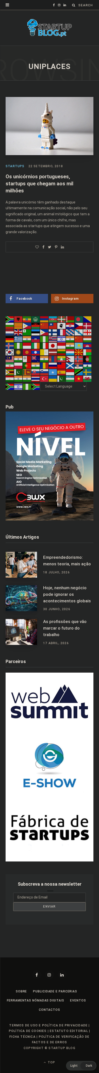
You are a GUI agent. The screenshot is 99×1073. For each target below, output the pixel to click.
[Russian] (53, 365)
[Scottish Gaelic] (70, 365)
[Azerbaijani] (53, 319)
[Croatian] (70, 326)
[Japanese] (53, 345)
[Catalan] (18, 326)
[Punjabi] (35, 365)
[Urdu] (61, 378)
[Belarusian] (70, 319)
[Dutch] (10, 332)
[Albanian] (18, 319)
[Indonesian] (27, 345)
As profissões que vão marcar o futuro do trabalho (65, 628)
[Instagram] (49, 974)
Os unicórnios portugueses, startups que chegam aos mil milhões (39, 184)
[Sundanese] (70, 372)
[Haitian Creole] (35, 339)
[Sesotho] (87, 365)
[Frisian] (70, 332)
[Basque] (61, 319)
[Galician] (79, 332)
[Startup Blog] (49, 28)
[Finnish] (53, 332)
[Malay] (10, 359)
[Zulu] (35, 386)
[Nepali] (70, 359)
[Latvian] (53, 352)
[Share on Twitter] (49, 247)
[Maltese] (27, 359)
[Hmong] (79, 339)
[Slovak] (35, 372)
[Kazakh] (79, 345)
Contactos (49, 1010)
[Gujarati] (27, 339)
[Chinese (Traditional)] (53, 326)
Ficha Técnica (22, 1037)
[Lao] (35, 352)
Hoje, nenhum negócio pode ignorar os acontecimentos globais (67, 594)
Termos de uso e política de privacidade (48, 1025)
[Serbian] (79, 365)
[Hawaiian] (53, 339)
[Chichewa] (35, 326)
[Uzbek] (70, 378)
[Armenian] (44, 319)
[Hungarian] (87, 339)
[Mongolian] (53, 359)
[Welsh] (87, 378)
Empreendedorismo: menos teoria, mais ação (67, 560)
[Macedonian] (79, 352)
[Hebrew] (61, 339)
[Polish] (18, 365)
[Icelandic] (10, 345)
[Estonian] (35, 332)
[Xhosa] (10, 386)
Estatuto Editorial (69, 1031)
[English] (18, 332)
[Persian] (10, 365)
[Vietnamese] (79, 378)
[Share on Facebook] (43, 247)
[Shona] (10, 372)
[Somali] (53, 372)
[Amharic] (27, 319)
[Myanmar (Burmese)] (61, 359)
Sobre (21, 991)
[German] (10, 339)
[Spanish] (61, 372)
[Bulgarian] (10, 326)
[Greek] (18, 339)
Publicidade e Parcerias (55, 991)
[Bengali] (79, 319)
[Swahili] (79, 372)
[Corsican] (61, 326)
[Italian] (44, 345)
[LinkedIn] (62, 247)
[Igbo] (18, 345)
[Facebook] (36, 974)
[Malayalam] (18, 359)
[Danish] (87, 326)
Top (51, 1062)
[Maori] (35, 359)
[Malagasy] (87, 352)
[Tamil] (18, 378)
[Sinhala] (27, 372)
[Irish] (35, 345)
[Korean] (10, 352)
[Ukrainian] (53, 378)
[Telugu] (27, 378)
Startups (15, 166)
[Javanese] (61, 345)
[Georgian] (87, 332)
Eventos (78, 1000)
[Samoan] (61, 365)
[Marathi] (44, 359)
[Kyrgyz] (27, 352)
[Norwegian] (79, 359)
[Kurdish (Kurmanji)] (18, 352)
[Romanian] (44, 365)
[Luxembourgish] (70, 352)
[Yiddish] (18, 386)
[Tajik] (10, 378)
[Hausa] (44, 339)
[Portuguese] (27, 365)
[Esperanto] (27, 332)
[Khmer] (87, 345)
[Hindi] (70, 339)
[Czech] (79, 326)
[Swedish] (87, 372)
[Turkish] (44, 378)
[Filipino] (44, 332)
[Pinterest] (56, 247)
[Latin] (44, 352)
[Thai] (35, 378)
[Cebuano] (27, 326)
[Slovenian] (44, 372)
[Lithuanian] (61, 352)
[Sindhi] (18, 372)
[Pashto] (87, 359)
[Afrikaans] (10, 319)
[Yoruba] (27, 386)
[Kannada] (70, 345)
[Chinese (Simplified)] (44, 326)
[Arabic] (35, 319)
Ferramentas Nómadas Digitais (35, 1000)
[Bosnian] (87, 319)
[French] (61, 332)
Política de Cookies (28, 1031)
